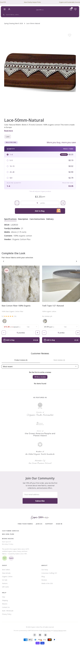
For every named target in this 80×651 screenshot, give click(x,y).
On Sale (4, 580)
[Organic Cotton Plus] (40, 517)
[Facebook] (40, 635)
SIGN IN (59, 524)
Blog (43, 576)
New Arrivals (6, 573)
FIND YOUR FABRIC (25, 524)
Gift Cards (5, 587)
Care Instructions (37, 219)
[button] (40, 71)
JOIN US (39, 524)
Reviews (44, 580)
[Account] (9, 9)
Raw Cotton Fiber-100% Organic (16, 305)
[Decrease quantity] (4, 333)
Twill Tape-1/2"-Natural (53, 305)
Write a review (40, 377)
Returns (4, 604)
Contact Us (6, 607)
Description (23, 219)
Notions (5, 583)
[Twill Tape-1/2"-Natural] (61, 284)
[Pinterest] (45, 635)
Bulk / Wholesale (7, 611)
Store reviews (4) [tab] (59, 360)
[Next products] (76, 261)
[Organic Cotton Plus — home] (40, 10)
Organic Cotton (7, 576)
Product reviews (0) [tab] (20, 360)
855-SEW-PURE (8, 534)
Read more (8, 131)
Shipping (5, 600)
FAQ (3, 597)
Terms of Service (58, 630)
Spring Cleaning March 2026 (13, 23)
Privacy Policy (6, 614)
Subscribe (40, 501)
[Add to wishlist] (70, 35)
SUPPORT (49, 524)
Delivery (50, 219)
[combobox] (39, 14)
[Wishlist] (75, 9)
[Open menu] (4, 9)
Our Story (44, 570)
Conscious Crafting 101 (49, 573)
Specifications (10, 219)
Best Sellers (6, 570)
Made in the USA (47, 583)
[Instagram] (34, 635)
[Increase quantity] (37, 333)
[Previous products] (3, 261)
